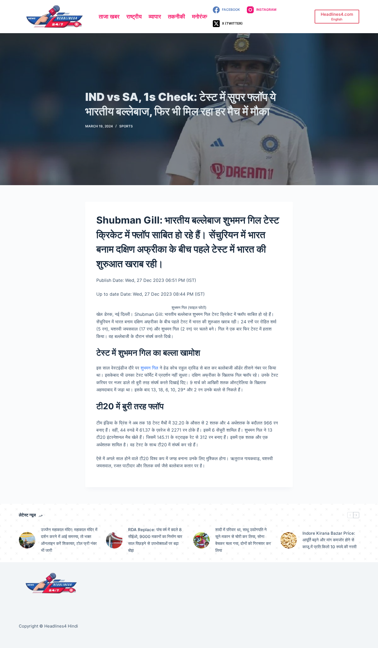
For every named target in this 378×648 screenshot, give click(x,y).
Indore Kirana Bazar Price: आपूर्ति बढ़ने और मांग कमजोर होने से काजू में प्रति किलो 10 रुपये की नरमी (329, 540)
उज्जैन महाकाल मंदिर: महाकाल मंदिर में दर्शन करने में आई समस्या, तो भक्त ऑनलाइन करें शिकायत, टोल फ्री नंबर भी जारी (69, 540)
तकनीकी (176, 16)
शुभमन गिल (149, 368)
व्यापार (155, 16)
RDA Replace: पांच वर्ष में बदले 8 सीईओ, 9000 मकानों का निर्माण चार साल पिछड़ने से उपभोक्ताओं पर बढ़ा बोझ (155, 540)
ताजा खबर (109, 16)
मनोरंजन (200, 16)
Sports (126, 126)
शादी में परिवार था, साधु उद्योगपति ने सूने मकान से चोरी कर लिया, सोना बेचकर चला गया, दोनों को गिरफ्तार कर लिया (243, 540)
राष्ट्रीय (134, 16)
